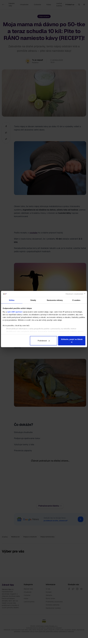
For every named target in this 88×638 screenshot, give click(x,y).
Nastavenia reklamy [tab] (55, 300)
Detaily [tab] (33, 300)
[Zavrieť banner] (75, 294)
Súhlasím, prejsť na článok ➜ (72, 340)
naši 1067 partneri (14, 312)
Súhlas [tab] (12, 300)
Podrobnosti (42, 341)
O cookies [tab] (76, 300)
